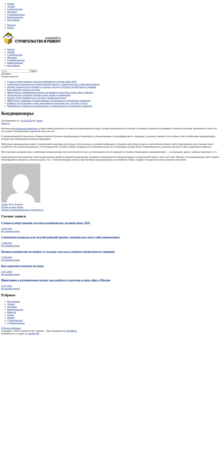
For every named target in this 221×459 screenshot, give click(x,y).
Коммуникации (15, 17)
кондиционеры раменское (24, 128)
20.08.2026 (6, 228)
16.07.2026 (6, 286)
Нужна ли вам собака (12, 207)
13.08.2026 (6, 243)
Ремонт (11, 3)
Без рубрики (13, 20)
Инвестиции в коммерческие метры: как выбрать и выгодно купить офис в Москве (50, 92)
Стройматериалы (16, 14)
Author (39, 120)
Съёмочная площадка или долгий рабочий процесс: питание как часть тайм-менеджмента (53, 84)
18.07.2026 (6, 271)
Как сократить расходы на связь (23, 89)
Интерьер (12, 12)
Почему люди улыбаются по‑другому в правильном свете (36, 98)
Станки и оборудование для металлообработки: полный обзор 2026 (41, 81)
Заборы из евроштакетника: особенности (22, 210)
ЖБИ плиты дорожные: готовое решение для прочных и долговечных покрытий (48, 100)
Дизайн (11, 6)
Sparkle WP (33, 333)
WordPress (72, 331)
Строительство (15, 9)
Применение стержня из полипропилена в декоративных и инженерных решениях (49, 106)
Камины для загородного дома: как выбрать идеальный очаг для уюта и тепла (47, 103)
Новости (11, 25)
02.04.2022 (26, 120)
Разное (10, 27)
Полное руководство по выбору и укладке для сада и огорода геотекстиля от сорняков (51, 87)
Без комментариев (10, 231)
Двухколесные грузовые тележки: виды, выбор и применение (39, 95)
